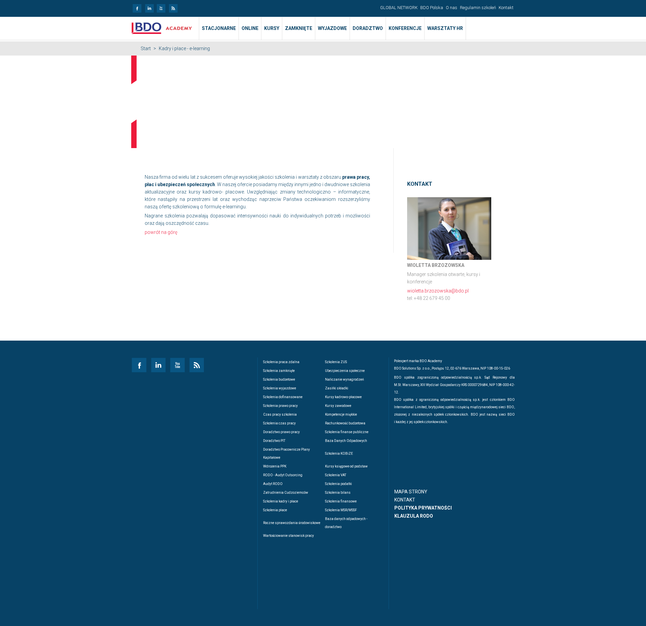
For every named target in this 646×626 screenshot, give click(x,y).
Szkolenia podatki (338, 484)
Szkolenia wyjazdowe (279, 388)
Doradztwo (368, 28)
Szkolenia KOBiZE (339, 453)
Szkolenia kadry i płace (280, 501)
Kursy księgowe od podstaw (346, 466)
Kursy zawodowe (338, 406)
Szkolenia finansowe (341, 501)
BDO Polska (431, 7)
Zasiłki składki (336, 388)
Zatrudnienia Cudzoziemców (285, 492)
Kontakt (506, 7)
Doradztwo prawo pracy (281, 432)
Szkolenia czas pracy (279, 423)
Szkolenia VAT (335, 475)
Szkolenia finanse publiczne (346, 432)
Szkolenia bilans (338, 492)
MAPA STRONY (410, 491)
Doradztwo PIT (274, 441)
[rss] (173, 6)
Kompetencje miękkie (341, 414)
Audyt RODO (273, 484)
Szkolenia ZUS (336, 362)
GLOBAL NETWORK (399, 7)
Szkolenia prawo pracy (280, 406)
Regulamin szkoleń (478, 7)
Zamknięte (298, 28)
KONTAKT (404, 499)
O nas (451, 7)
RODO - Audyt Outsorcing (282, 475)
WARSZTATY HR (445, 28)
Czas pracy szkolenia (280, 414)
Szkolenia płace (275, 510)
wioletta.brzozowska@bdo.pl (438, 290)
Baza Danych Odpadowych (346, 441)
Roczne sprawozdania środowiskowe (291, 523)
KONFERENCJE (405, 28)
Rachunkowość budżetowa (345, 423)
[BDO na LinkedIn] (148, 6)
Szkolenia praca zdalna (281, 362)
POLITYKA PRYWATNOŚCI (423, 508)
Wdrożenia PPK (274, 466)
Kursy (271, 28)
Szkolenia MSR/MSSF (341, 510)
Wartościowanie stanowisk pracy (288, 535)
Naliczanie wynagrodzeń (344, 379)
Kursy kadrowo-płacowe (343, 397)
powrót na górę (161, 232)
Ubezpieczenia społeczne (345, 371)
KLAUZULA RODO (413, 516)
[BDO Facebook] (136, 6)
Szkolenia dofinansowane (282, 397)
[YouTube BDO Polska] (161, 6)
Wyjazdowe (332, 28)
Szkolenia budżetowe (279, 379)
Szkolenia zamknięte (279, 371)
